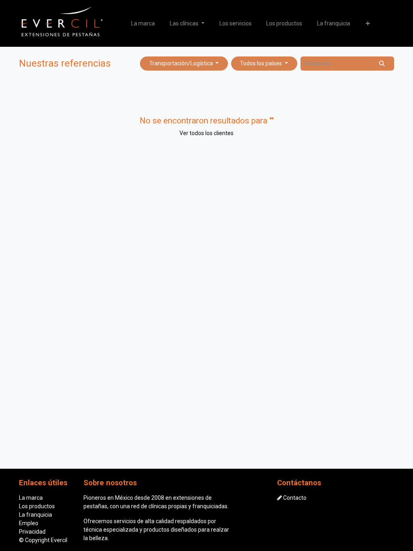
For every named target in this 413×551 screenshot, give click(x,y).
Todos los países (261, 63)
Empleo (28, 523)
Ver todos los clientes (206, 133)
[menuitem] (143, 23)
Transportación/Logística (181, 63)
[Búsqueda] (382, 63)
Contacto (295, 498)
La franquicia (35, 514)
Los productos (37, 506)
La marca (31, 498)
